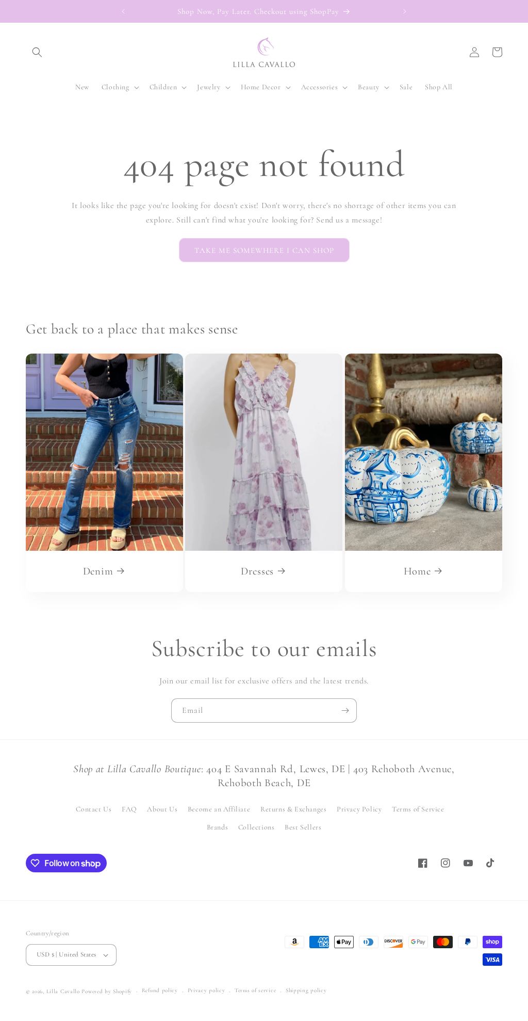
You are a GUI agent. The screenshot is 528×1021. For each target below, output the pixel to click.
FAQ (129, 809)
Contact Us (93, 809)
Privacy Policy (359, 809)
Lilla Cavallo (63, 991)
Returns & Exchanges (293, 809)
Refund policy (160, 990)
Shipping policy (306, 990)
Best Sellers (303, 827)
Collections (256, 827)
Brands (217, 827)
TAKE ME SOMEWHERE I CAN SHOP (264, 250)
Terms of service (255, 990)
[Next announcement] (404, 11)
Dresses (257, 571)
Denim (98, 571)
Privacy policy (206, 990)
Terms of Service (418, 809)
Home (417, 571)
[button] (37, 52)
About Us (162, 809)
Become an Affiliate (219, 809)
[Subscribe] (345, 710)
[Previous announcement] (123, 11)
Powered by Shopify (106, 991)
